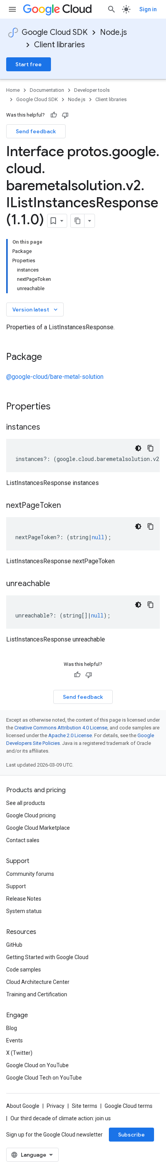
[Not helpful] (65, 115)
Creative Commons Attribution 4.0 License (60, 728)
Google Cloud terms (128, 1106)
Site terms (84, 1106)
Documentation (47, 90)
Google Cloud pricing (31, 815)
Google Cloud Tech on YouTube (44, 1078)
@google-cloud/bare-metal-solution (54, 376)
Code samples (23, 969)
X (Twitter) (19, 1053)
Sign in (148, 9)
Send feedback (36, 131)
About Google (22, 1106)
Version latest (35, 309)
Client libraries (59, 45)
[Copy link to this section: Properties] (60, 407)
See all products (25, 803)
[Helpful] (53, 115)
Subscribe (131, 1134)
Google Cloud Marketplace (38, 828)
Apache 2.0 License (70, 735)
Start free (28, 64)
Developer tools (92, 90)
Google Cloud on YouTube (37, 1065)
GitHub (14, 945)
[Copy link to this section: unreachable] (58, 584)
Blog (11, 1028)
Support (16, 886)
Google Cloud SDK (55, 32)
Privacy (55, 1106)
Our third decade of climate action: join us (60, 1118)
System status (24, 911)
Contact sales (22, 840)
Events (14, 1040)
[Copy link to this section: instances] (48, 427)
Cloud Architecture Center (37, 982)
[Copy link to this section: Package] (50, 357)
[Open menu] (12, 9)
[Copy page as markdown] (78, 220)
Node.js (113, 32)
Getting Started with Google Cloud (47, 957)
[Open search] (111, 9)
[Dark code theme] (138, 448)
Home (13, 90)
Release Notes (23, 899)
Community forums (30, 874)
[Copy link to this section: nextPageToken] (68, 506)
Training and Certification (36, 994)
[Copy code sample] (150, 448)
